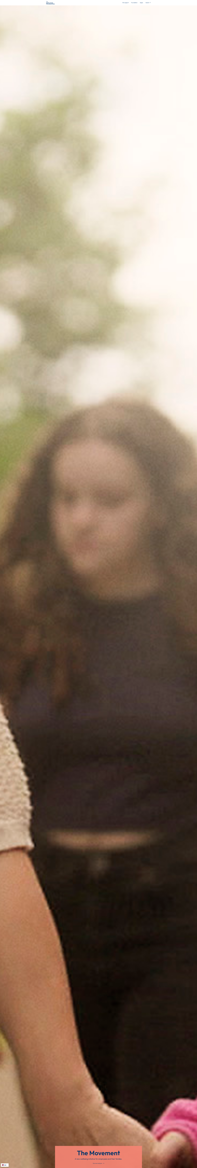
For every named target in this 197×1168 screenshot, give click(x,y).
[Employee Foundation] (50, 2)
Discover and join (97, 1163)
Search (147, 2)
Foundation (134, 2)
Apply (141, 2)
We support (125, 2)
